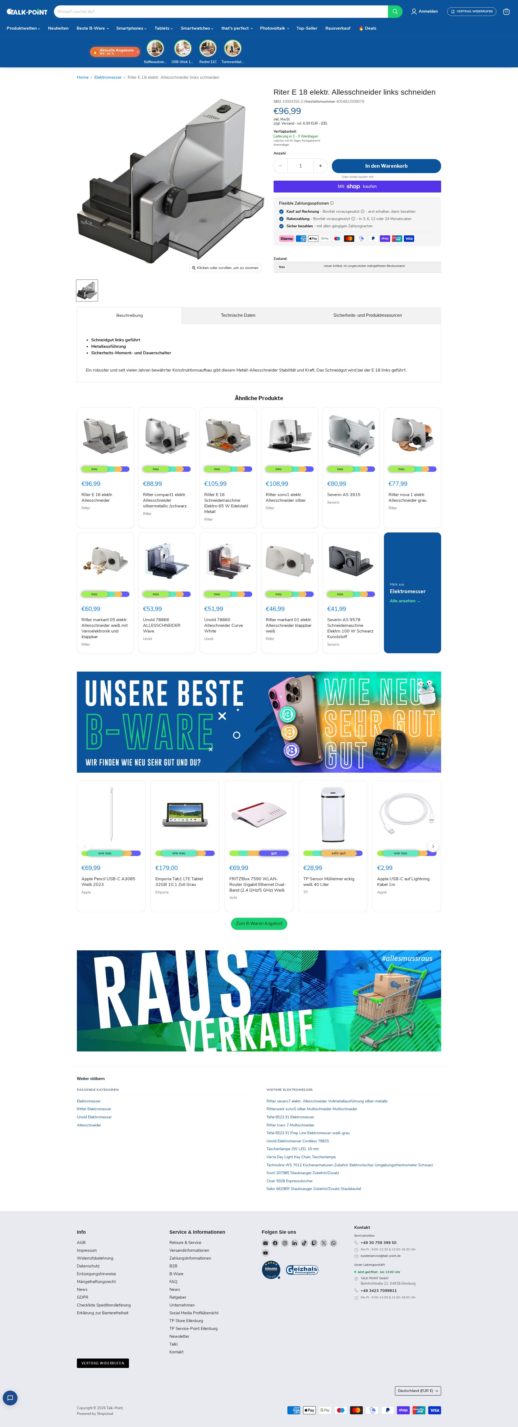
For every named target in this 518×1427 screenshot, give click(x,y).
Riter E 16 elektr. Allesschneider (97, 497)
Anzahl (280, 153)
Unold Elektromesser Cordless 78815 (298, 1141)
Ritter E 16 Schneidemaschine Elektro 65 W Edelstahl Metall (226, 503)
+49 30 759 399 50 (379, 1242)
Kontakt (176, 1352)
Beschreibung (129, 315)
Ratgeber (177, 1297)
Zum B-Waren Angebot (259, 923)
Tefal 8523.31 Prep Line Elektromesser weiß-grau (308, 1133)
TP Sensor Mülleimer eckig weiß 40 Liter (328, 882)
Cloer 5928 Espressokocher (290, 1181)
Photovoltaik (273, 28)
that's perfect (235, 28)
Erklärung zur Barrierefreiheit (102, 1313)
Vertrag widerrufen (102, 1363)
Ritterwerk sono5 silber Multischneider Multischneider (312, 1109)
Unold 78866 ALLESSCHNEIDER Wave (161, 625)
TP (305, 892)
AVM (233, 898)
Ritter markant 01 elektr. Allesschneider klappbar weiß (289, 625)
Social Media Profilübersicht (194, 1313)
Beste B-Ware (91, 28)
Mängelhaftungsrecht (96, 1281)
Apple (86, 892)
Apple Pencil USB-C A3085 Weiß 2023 (108, 882)
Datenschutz (88, 1266)
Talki (173, 1344)
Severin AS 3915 (343, 495)
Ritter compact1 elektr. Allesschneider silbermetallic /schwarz (165, 500)
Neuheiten (58, 28)
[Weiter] (433, 846)
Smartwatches (196, 28)
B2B (173, 1266)
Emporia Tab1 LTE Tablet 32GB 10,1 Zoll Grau (179, 882)
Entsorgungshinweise (96, 1274)
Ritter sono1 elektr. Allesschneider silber (286, 497)
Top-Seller (307, 28)
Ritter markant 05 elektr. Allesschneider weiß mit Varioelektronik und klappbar (104, 628)
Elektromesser (108, 77)
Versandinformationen (189, 1250)
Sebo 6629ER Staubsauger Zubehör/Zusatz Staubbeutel (314, 1188)
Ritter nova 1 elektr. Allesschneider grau (407, 497)
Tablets (163, 28)
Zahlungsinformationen (190, 1258)
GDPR (82, 1297)
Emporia (162, 892)
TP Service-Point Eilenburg (193, 1328)
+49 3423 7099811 (379, 1290)
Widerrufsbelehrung (95, 1258)
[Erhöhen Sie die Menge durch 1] (321, 166)
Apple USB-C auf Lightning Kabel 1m (403, 882)
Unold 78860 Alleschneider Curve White (223, 625)
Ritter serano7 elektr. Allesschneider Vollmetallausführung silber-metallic (327, 1101)
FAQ (173, 1281)
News (82, 1289)
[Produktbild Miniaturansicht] (87, 290)
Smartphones (130, 28)
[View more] (259, 722)
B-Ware (176, 1274)
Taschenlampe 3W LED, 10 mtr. (293, 1148)
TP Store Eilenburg (186, 1320)
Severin (333, 502)
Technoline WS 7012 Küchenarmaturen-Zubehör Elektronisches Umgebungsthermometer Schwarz (350, 1165)
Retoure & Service (185, 1242)
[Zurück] (85, 846)
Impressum (87, 1250)
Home (82, 77)
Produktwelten (22, 28)
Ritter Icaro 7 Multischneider (290, 1125)
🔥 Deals (367, 28)
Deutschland (415, 1390)
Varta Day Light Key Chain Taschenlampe (301, 1157)
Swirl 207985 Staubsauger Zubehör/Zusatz (303, 1172)
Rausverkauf (337, 28)
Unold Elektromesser (94, 1117)
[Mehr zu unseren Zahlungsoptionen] (332, 203)
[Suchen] (395, 11)
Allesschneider (89, 1125)
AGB (81, 1242)
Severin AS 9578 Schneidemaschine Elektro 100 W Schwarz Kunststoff (350, 628)
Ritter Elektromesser (94, 1109)
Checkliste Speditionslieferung (104, 1305)
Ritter (85, 508)
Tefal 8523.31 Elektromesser (290, 1117)
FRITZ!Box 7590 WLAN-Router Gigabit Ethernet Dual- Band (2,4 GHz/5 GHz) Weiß (257, 884)
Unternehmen (182, 1305)
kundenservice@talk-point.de (381, 1256)
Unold (147, 639)
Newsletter (179, 1336)
